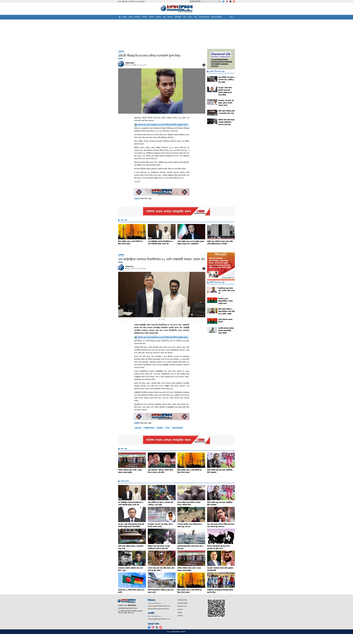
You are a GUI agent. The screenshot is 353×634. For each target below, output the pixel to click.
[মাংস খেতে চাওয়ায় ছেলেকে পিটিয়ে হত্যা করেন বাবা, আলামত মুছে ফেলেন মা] (221, 514)
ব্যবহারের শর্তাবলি (182, 603)
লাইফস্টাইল (178, 17)
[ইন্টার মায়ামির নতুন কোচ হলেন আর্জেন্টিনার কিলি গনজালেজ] (221, 460)
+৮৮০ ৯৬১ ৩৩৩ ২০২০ (154, 616)
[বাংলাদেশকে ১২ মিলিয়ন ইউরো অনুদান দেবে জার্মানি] (132, 580)
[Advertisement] (176, 33)
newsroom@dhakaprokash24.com (159, 606)
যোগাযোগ (180, 609)
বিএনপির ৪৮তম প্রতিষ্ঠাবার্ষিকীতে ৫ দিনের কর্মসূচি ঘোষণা (225, 301)
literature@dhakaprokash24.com (158, 609)
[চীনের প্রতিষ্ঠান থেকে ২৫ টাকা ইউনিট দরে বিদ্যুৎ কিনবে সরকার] (132, 231)
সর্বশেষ (124, 17)
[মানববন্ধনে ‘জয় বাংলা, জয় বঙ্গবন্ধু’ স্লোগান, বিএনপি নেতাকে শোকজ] (162, 514)
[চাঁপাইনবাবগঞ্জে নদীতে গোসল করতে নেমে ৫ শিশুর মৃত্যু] (191, 536)
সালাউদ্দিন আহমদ (149, 428)
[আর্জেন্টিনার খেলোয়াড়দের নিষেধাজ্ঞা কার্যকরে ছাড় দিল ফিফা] (221, 580)
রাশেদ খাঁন (138, 428)
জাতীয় (131, 17)
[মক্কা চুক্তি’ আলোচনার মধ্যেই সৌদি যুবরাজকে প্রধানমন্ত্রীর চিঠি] (221, 558)
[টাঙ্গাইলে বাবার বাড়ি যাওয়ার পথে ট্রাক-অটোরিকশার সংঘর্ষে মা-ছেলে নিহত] (162, 536)
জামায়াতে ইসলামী (177, 428)
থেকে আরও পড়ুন (142, 198)
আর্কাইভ (179, 613)
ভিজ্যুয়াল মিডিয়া (216, 17)
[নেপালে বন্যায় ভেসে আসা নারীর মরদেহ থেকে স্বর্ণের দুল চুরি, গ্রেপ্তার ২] (162, 558)
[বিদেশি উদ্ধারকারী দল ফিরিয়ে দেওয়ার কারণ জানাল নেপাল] (162, 580)
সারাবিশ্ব (158, 17)
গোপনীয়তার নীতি (182, 600)
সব (233, 17)
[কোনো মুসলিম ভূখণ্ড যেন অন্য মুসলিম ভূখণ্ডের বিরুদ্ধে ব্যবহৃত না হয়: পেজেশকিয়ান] (191, 231)
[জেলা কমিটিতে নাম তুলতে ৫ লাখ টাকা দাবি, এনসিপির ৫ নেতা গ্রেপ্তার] (162, 492)
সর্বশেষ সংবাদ (124, 481)
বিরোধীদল (160, 428)
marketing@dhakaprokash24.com (159, 619)
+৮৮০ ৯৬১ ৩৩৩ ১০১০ (154, 603)
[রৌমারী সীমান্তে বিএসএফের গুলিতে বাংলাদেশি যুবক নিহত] (161, 91)
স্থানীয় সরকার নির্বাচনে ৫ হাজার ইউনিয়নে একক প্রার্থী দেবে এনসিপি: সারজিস (226, 311)
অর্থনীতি (144, 17)
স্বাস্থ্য (184, 17)
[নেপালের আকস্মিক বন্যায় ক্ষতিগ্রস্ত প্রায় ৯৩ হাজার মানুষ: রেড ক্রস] (191, 514)
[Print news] (203, 65)
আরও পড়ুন (123, 220)
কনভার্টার (179, 616)
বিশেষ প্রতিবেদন (204, 17)
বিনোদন (170, 17)
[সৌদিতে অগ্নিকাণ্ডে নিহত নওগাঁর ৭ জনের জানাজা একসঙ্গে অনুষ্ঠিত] (132, 460)
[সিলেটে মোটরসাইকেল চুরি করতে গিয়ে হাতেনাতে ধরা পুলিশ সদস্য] (221, 536)
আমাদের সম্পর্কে (181, 606)
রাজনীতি (137, 17)
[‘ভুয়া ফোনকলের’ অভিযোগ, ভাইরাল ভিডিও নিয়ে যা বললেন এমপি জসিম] (162, 460)
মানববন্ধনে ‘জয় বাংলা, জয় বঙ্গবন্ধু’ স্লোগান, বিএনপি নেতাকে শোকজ (226, 103)
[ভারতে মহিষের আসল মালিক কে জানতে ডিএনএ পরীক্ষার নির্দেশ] (191, 492)
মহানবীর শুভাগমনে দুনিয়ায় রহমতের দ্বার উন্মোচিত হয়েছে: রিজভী (226, 330)
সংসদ (167, 428)
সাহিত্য (190, 17)
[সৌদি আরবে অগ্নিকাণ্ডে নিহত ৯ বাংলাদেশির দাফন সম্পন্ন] (132, 536)
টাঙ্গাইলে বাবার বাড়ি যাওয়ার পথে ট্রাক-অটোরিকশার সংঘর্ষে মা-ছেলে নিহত (226, 122)
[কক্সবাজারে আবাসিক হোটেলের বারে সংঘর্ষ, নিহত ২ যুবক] (132, 558)
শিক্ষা (195, 17)
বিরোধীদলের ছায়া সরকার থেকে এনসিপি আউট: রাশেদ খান (226, 290)
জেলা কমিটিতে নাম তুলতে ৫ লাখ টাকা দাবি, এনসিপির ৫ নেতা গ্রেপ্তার (226, 79)
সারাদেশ (151, 17)
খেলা (164, 17)
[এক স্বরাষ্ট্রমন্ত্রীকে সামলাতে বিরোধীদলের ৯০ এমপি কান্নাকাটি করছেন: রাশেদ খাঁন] (162, 231)
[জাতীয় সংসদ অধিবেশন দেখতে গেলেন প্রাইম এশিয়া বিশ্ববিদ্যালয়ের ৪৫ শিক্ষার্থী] (221, 231)
